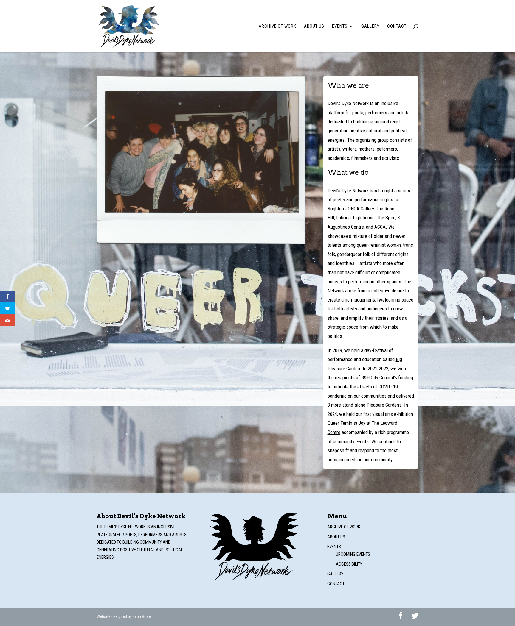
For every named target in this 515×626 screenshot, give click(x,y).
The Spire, (386, 218)
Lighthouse (364, 218)
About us (314, 26)
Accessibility (349, 564)
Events (340, 26)
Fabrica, (344, 218)
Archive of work (277, 26)
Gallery (370, 26)
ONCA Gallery (361, 209)
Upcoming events (353, 554)
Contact (397, 26)
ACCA (380, 227)
